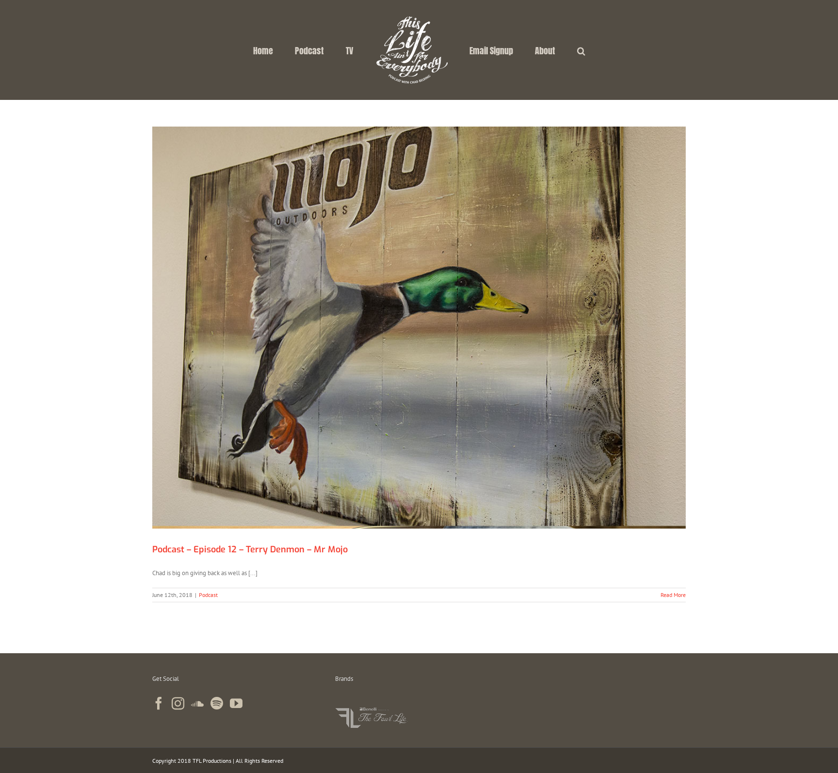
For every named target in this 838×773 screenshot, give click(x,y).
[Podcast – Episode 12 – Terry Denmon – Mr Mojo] (419, 328)
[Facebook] (158, 703)
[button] (546, 50)
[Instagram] (178, 703)
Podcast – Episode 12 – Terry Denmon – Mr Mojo (250, 549)
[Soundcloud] (197, 703)
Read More (673, 594)
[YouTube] (236, 703)
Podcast (208, 594)
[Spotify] (216, 703)
